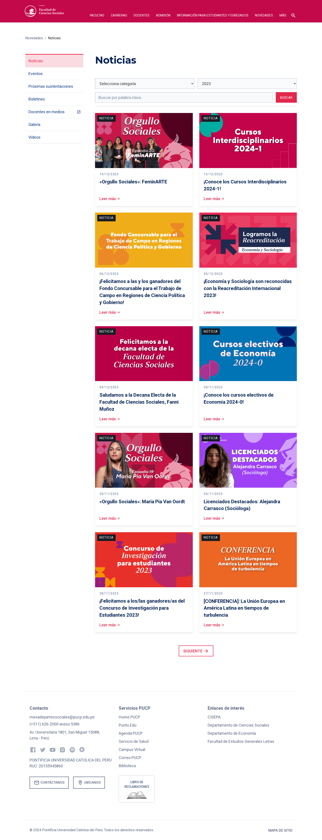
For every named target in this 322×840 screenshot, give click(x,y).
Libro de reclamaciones (136, 784)
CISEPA (214, 717)
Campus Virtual (132, 749)
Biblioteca (127, 765)
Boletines (36, 99)
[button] (97, 15)
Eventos (35, 73)
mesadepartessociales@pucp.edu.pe (62, 717)
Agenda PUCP (131, 733)
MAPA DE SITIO (280, 830)
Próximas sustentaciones (50, 86)
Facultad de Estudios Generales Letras (241, 741)
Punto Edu (127, 725)
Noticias (54, 38)
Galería (34, 124)
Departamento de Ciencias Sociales (238, 725)
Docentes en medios (46, 111)
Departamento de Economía (232, 733)
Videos (34, 137)
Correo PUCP (130, 757)
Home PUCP (129, 717)
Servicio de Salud (134, 741)
